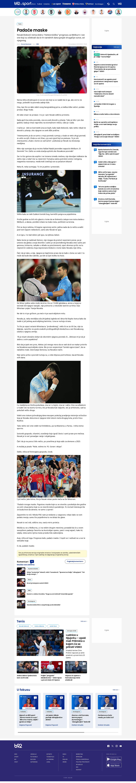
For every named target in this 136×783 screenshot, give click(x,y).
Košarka (47, 4)
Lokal (48, 762)
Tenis (20, 24)
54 (23, 580)
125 (95, 162)
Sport (16, 757)
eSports (49, 754)
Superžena (34, 762)
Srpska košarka (33, 569)
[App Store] (114, 765)
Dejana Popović (25, 725)
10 (61, 697)
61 (23, 602)
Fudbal (39, 4)
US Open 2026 (71, 631)
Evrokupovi (31, 601)
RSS (77, 767)
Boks (29, 580)
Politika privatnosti (83, 762)
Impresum (79, 757)
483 (95, 149)
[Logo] (22, 4)
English (65, 759)
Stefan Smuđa (77, 725)
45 (23, 591)
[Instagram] (117, 746)
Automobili (50, 759)
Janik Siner (53, 626)
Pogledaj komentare (75, 561)
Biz (15, 759)
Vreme (65, 762)
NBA (29, 590)
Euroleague (99, 4)
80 (95, 172)
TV (63, 757)
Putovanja (34, 757)
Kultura (33, 759)
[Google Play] (114, 759)
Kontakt (79, 770)
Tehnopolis (50, 757)
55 (23, 569)
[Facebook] (108, 746)
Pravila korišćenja (82, 759)
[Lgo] (120, 4)
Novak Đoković (24, 626)
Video (64, 754)
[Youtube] (121, 746)
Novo (34, 4)
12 (113, 697)
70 (95, 187)
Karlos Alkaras (39, 626)
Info (15, 754)
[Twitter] (112, 746)
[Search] (114, 4)
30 (32, 561)
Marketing (79, 754)
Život (16, 762)
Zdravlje (33, 754)
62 (95, 199)
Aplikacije (79, 764)
